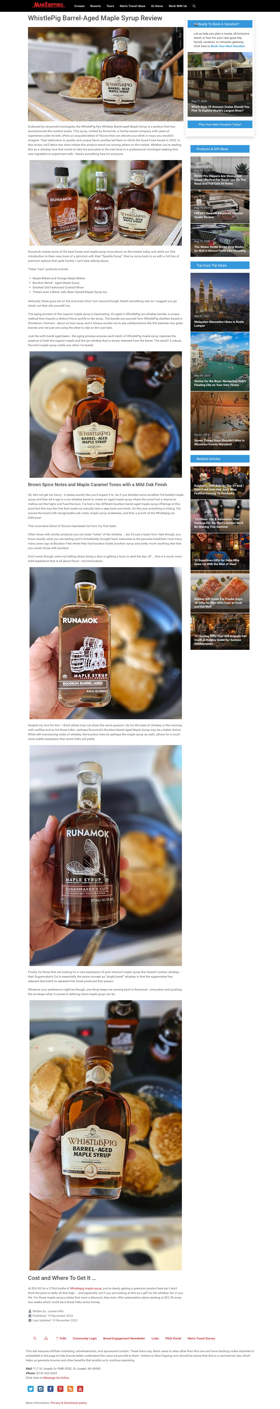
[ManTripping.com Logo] (48, 5)
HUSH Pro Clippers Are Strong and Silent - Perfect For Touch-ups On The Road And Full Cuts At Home (218, 163)
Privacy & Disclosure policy (69, 1403)
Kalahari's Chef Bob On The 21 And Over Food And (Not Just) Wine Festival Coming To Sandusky (219, 473)
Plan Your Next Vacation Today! (220, 124)
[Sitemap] (46, 1338)
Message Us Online (56, 1378)
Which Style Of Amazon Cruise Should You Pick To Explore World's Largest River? (219, 56)
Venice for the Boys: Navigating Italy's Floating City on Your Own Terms (215, 337)
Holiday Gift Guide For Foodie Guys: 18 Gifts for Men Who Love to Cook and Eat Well (217, 577)
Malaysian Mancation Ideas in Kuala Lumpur (215, 277)
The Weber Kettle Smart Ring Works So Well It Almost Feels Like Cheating (219, 228)
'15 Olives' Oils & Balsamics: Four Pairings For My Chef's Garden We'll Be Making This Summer (219, 506)
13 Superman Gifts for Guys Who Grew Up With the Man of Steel (218, 538)
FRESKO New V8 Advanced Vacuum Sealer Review (219, 195)
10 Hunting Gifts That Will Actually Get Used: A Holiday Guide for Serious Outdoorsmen (216, 620)
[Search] (195, 6)
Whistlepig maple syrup (86, 1288)
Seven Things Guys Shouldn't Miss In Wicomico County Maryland (215, 396)
